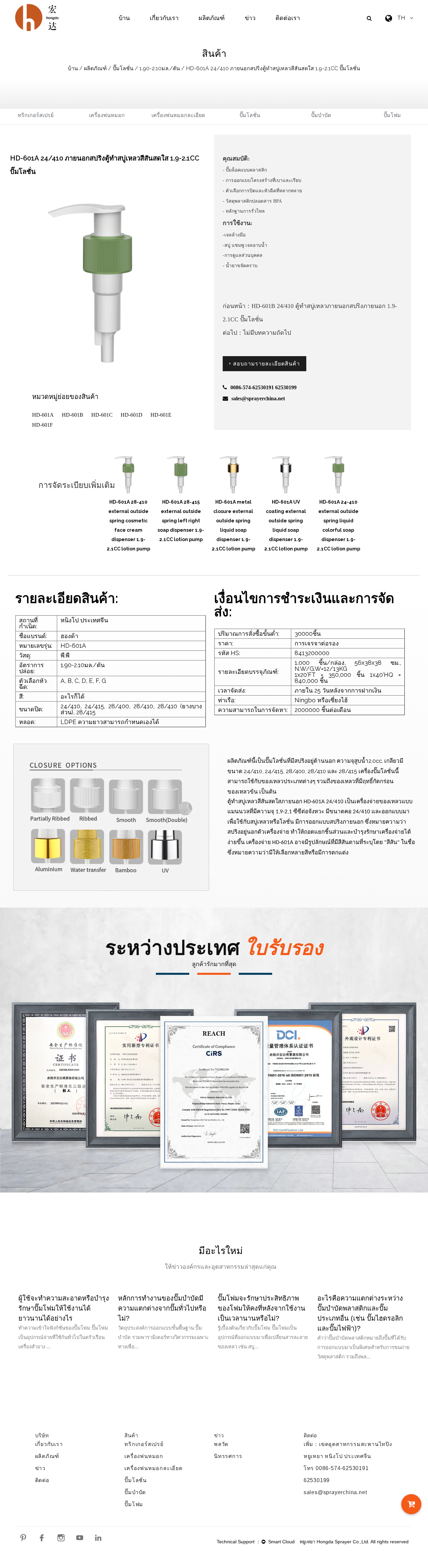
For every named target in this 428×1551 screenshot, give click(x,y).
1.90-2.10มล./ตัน (159, 68)
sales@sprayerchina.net (335, 1492)
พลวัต (221, 1444)
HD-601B (72, 415)
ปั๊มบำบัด (321, 115)
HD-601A (43, 415)
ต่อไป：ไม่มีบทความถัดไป (257, 332)
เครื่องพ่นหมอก (107, 115)
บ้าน (124, 17)
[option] (128, 497)
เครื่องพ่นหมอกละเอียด (178, 115)
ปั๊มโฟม (392, 115)
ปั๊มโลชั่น (123, 68)
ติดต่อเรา (288, 17)
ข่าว (250, 17)
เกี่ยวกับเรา (164, 17)
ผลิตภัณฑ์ (212, 17)
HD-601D (131, 415)
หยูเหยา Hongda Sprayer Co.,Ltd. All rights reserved (354, 1541)
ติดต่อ (42, 1480)
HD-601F (42, 425)
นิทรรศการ (228, 1456)
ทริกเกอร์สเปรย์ (36, 115)
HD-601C (102, 415)
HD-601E (161, 415)
